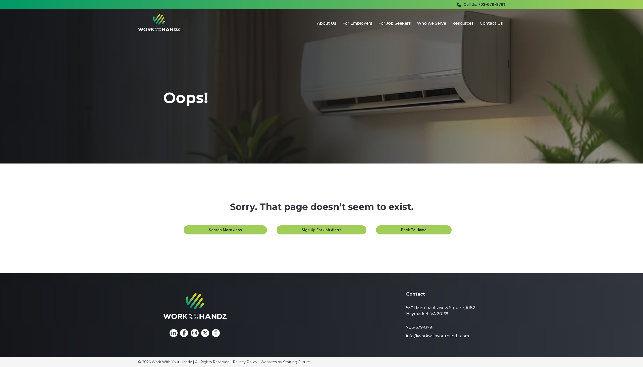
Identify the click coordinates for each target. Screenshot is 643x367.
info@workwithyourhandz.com (437, 336)
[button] (225, 229)
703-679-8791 (491, 4)
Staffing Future (296, 362)
